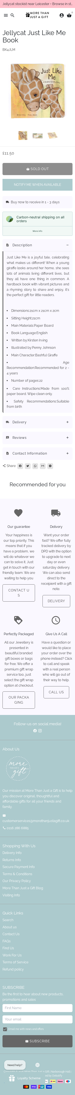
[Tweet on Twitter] (28, 466)
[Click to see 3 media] (52, 135)
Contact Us (18, 592)
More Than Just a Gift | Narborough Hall (47, 1071)
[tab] (37, 245)
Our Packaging (19, 699)
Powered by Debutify (50, 1075)
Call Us (56, 692)
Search (7, 920)
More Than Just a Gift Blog (22, 888)
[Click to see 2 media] (37, 135)
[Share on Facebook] (20, 466)
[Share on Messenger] (50, 466)
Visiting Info (11, 895)
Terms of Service (15, 962)
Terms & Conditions (17, 874)
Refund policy (13, 969)
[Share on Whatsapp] (35, 466)
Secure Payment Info (18, 867)
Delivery (56, 601)
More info (37, 231)
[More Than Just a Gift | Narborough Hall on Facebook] (35, 731)
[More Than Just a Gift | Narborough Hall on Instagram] (40, 731)
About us (9, 927)
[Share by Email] (43, 466)
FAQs (6, 941)
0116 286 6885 (15, 828)
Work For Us (12, 955)
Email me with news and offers (26, 1029)
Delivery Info (12, 853)
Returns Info (11, 860)
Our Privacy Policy (16, 881)
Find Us (8, 948)
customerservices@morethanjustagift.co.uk (35, 818)
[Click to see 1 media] (23, 135)
